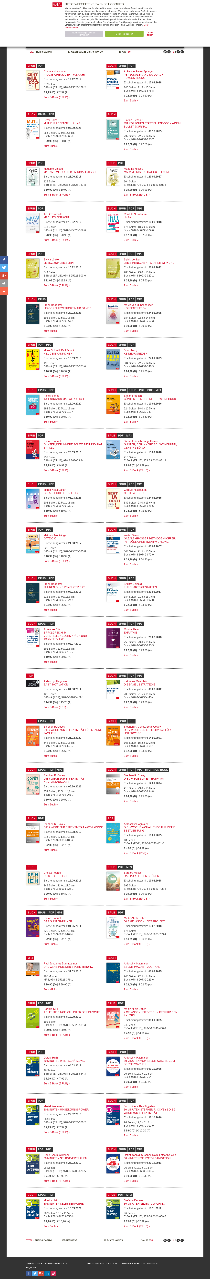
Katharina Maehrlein (135, 681)
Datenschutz (113, 1263)
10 (120, 51)
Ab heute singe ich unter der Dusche (72, 1012)
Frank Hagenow (53, 305)
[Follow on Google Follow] (41, 1273)
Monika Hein (131, 629)
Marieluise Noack (54, 1106)
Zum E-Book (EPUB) (56, 97)
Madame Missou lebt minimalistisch (70, 172)
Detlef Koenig (132, 1155)
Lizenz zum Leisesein (59, 262)
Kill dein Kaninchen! (58, 353)
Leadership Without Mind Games (67, 308)
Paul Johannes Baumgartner (60, 963)
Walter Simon (131, 535)
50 (129, 51)
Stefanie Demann (134, 1200)
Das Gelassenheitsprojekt (144, 921)
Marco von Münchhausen (138, 305)
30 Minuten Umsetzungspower (66, 1109)
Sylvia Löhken (52, 259)
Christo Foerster (53, 872)
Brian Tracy (130, 350)
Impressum (93, 1263)
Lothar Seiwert (167, 1155)
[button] (4, 260)
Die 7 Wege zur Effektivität (144, 778)
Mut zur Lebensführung (62, 123)
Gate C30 (50, 538)
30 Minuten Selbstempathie (64, 1203)
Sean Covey (153, 726)
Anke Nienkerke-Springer (138, 71)
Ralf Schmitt (68, 350)
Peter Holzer (51, 120)
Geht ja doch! (134, 493)
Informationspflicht (133, 1263)
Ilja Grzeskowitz (53, 214)
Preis (38, 51)
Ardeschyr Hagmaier (56, 681)
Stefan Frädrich (133, 395)
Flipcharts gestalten (140, 587)
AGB (102, 1263)
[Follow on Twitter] (35, 1273)
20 (124, 51)
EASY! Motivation (56, 684)
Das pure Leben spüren (141, 876)
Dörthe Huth (51, 1057)
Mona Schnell (52, 350)
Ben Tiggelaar (147, 1106)
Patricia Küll (51, 1009)
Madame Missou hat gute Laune (147, 172)
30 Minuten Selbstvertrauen (65, 1158)
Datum (47, 51)
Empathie (130, 632)
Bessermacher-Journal (142, 966)
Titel (29, 51)
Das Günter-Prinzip (58, 921)
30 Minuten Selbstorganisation (147, 1158)
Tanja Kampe (150, 441)
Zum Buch (130, 100)
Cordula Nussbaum (55, 71)
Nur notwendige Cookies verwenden (83, 33)
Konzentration (135, 308)
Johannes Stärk (53, 629)
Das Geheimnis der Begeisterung (68, 966)
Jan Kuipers (131, 1106)
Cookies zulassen (124, 34)
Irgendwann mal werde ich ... (65, 399)
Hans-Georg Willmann (57, 1155)
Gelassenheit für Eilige (61, 493)
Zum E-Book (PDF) (55, 707)
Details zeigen (150, 33)
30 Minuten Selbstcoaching (144, 1203)
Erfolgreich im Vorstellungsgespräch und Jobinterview (65, 636)
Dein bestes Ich (55, 876)
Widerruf (152, 1263)
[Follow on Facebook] (29, 1273)
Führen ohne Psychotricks (64, 587)
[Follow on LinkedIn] (47, 1273)
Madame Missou (53, 168)
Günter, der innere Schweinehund (150, 399)
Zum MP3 (49, 989)
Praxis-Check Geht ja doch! (64, 74)
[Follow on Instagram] (53, 1273)
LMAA (127, 217)
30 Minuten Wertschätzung (64, 1061)
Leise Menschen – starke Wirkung (149, 262)
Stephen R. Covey (54, 726)
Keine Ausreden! (136, 353)
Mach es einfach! (56, 217)
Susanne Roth (149, 1155)
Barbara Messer (133, 872)
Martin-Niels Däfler (54, 489)
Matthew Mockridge (55, 535)
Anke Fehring (51, 395)
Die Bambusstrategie (139, 684)
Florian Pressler (133, 120)
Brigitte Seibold (133, 584)
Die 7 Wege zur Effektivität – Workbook (73, 827)
